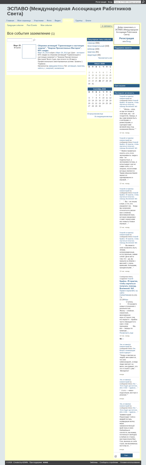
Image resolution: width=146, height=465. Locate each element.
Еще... (126, 455)
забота (40, 68)
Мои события (46, 25)
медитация (92, 55)
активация (72, 66)
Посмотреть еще (126, 333)
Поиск (143, 2)
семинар (91, 43)
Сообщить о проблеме (109, 462)
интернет (81, 53)
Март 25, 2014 (43, 53)
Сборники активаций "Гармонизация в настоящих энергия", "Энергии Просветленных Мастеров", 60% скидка (61, 48)
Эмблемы (94, 462)
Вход (110, 2)
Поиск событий (34, 40)
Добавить (108, 26)
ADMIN (25, 462)
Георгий (122, 96)
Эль (121, 344)
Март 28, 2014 (62, 53)
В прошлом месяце (95, 114)
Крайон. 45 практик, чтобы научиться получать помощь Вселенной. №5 (129, 104)
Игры (126, 300)
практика (80, 66)
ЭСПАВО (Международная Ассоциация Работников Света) (69, 11)
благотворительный (96, 46)
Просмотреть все (105, 58)
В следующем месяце (103, 117)
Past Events (32, 25)
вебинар (91, 49)
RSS (115, 456)
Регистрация (101, 2)
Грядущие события (15, 25)
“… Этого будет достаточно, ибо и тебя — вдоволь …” (129, 386)
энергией (49, 68)
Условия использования (130, 462)
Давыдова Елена (56, 66)
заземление (59, 68)
